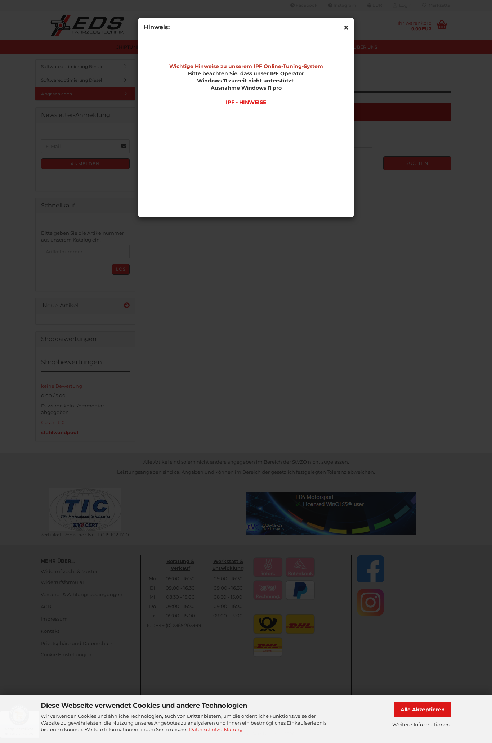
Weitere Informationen (421, 724)
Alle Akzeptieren (423, 709)
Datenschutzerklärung (216, 729)
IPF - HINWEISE (246, 102)
